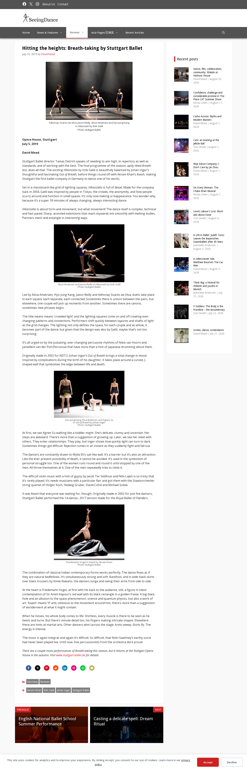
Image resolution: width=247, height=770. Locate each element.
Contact (63, 4)
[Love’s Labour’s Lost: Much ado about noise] (181, 222)
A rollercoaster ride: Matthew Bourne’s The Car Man (208, 262)
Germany (32, 681)
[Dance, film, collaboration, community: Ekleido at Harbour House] (181, 79)
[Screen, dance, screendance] (181, 340)
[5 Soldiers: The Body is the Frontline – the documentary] (181, 317)
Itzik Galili (49, 690)
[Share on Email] (92, 668)
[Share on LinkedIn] (64, 668)
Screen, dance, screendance (208, 330)
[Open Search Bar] (223, 32)
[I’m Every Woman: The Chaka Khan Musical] (181, 198)
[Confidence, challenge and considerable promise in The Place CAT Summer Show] (181, 103)
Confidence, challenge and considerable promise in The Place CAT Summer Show (208, 96)
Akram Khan (34, 690)
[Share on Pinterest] (46, 668)
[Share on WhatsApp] (83, 668)
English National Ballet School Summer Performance (47, 721)
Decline (232, 762)
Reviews (75, 32)
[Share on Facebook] (28, 668)
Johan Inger (63, 690)
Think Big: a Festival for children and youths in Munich (206, 285)
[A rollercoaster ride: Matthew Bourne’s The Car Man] (181, 269)
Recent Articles (134, 32)
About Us (48, 4)
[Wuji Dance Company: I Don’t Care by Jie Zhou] (181, 174)
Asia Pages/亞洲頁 (102, 32)
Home (26, 32)
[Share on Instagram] (73, 668)
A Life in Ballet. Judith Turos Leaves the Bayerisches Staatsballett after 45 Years (208, 238)
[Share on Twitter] (37, 668)
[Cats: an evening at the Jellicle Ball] (181, 150)
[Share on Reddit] (55, 668)
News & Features (47, 32)
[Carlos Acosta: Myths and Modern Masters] (181, 127)
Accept (208, 762)
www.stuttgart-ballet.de (70, 655)
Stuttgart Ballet (81, 690)
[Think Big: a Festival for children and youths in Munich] (181, 293)
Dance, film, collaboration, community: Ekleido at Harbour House (207, 72)
